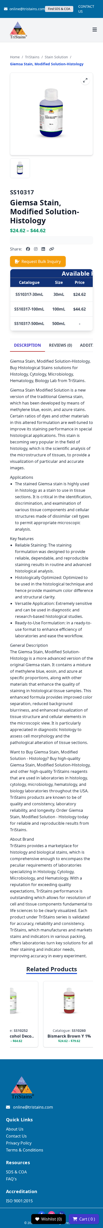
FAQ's (11, 1179)
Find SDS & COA (59, 9)
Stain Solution (56, 57)
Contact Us (16, 1136)
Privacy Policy (19, 1143)
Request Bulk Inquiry (41, 261)
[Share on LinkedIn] (43, 249)
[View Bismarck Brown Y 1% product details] (65, 1014)
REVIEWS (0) (60, 345)
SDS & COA (16, 1172)
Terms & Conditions (24, 1150)
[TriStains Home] (18, 30)
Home (15, 57)
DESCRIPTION (27, 345)
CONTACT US (86, 9)
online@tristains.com (27, 8)
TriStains (32, 57)
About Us (15, 1129)
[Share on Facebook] (28, 249)
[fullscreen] (85, 80)
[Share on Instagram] (36, 249)
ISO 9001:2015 (19, 1201)
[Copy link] (51, 249)
